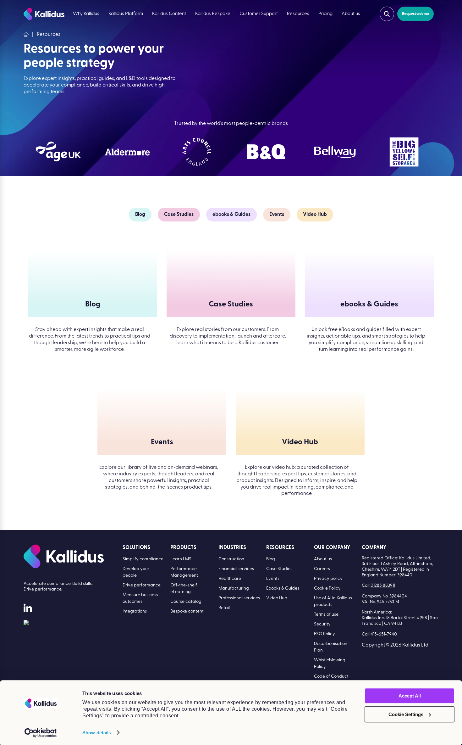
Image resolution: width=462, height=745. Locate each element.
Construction (231, 559)
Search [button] (387, 14)
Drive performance (142, 585)
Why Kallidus (86, 14)
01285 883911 (383, 585)
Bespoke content (187, 611)
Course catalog (185, 601)
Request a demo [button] (415, 14)
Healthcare (229, 578)
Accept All (410, 695)
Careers (322, 569)
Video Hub (315, 214)
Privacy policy (328, 578)
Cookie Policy (327, 588)
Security (322, 624)
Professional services (239, 598)
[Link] (26, 623)
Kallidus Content (169, 14)
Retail (224, 608)
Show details (96, 732)
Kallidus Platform (125, 14)
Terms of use (326, 614)
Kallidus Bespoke (212, 14)
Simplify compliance (143, 559)
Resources (298, 14)
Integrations (135, 611)
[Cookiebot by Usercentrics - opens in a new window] (40, 732)
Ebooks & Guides (282, 588)
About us (351, 14)
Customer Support (258, 14)
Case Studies (179, 214)
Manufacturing (233, 588)
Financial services (236, 569)
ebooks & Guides (231, 214)
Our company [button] (332, 547)
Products (183, 547)
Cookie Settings (405, 714)
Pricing (325, 14)
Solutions (136, 547)
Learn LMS (180, 559)
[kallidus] (27, 609)
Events (276, 214)
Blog (140, 214)
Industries (232, 547)
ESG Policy (324, 634)
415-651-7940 (384, 634)
